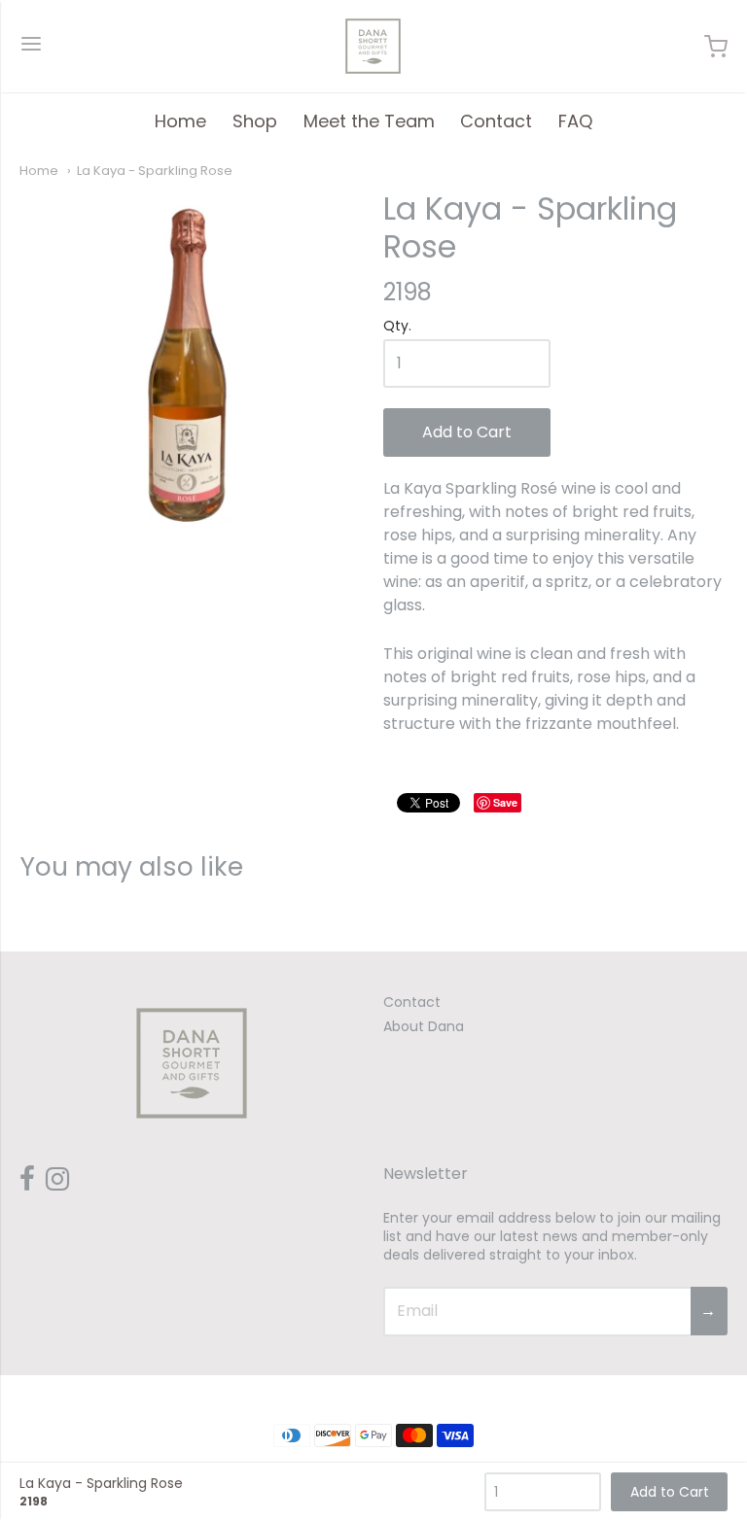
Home (180, 121)
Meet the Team (369, 121)
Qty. (397, 327)
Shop (254, 121)
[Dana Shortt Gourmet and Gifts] (373, 46)
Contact (496, 121)
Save (505, 802)
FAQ (575, 121)
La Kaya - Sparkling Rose (154, 170)
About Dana (423, 1026)
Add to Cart (467, 432)
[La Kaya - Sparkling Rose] (191, 362)
